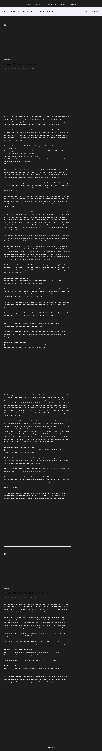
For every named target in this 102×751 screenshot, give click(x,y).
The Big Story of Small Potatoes (54, 468)
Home (85, 11)
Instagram (73, 4)
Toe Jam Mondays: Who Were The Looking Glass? (28, 593)
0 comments (23, 597)
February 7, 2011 (8, 589)
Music (37, 68)
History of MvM (50, 4)
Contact (63, 4)
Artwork (28, 4)
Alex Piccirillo (52, 122)
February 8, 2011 (8, 60)
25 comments (23, 68)
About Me (38, 4)
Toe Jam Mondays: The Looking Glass (22, 64)
